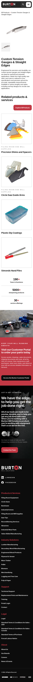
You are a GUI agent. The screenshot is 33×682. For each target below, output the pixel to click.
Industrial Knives (7, 510)
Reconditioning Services (10, 522)
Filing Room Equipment (9, 498)
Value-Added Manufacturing (11, 534)
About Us (4, 649)
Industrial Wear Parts (8, 530)
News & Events (6, 661)
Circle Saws (5, 502)
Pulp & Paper (6, 580)
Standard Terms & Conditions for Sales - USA (15, 623)
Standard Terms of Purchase (11, 634)
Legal (3, 618)
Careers (4, 657)
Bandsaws (5, 506)
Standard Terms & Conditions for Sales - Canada (15, 629)
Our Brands (5, 653)
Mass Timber (6, 560)
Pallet (3, 564)
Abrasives (5, 526)
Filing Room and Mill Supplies (12, 514)
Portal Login (5, 603)
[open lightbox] (16, 30)
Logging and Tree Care (9, 576)
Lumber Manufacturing (9, 545)
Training (4, 599)
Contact (4, 607)
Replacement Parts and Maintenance (14, 595)
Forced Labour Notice (9, 638)
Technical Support (8, 591)
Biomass (4, 568)
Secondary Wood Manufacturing (13, 548)
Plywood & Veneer (8, 556)
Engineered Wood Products (11, 552)
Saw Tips (4, 518)
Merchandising (6, 572)
